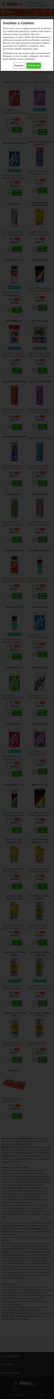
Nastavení (19, 66)
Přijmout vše (33, 66)
